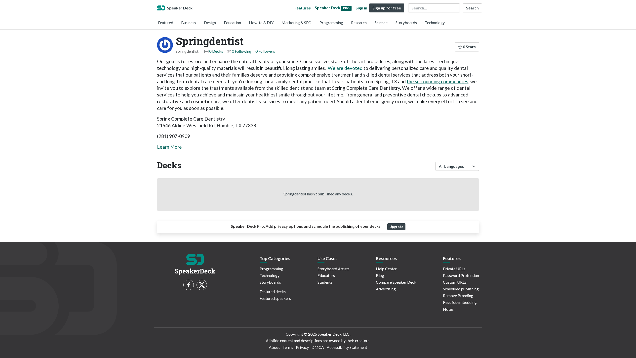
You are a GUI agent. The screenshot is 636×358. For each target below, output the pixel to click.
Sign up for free (386, 7)
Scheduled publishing (461, 288)
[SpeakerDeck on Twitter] (202, 285)
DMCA (318, 347)
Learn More (169, 147)
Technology (435, 22)
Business (188, 22)
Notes (448, 309)
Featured (165, 22)
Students (325, 282)
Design (210, 22)
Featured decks (273, 291)
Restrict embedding (460, 302)
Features (302, 7)
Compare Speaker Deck (396, 282)
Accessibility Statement (347, 347)
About (274, 347)
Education (232, 22)
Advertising (386, 288)
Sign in (361, 7)
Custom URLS (455, 282)
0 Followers (265, 51)
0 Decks (216, 51)
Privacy (302, 347)
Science (381, 22)
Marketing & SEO (296, 22)
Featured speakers (275, 298)
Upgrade (396, 227)
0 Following (241, 51)
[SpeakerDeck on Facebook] (188, 285)
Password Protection (461, 275)
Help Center (386, 268)
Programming (331, 22)
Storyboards (406, 22)
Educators (326, 275)
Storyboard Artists (334, 268)
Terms (287, 347)
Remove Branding (458, 295)
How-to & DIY (261, 22)
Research (359, 22)
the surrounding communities (437, 81)
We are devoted (345, 68)
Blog (380, 275)
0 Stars (469, 46)
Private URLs (454, 268)
